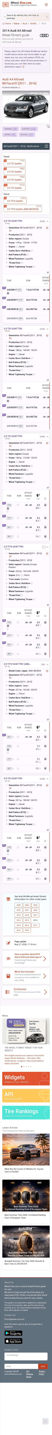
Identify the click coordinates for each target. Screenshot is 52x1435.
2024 (27, 905)
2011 (35, 925)
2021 (27, 910)
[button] (26, 17)
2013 (19, 925)
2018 (27, 915)
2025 (19, 905)
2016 (19, 920)
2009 (27, 930)
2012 (27, 925)
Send (43, 1366)
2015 (27, 920)
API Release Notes (29, 1374)
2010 (19, 930)
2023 (35, 905)
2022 (19, 910)
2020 (35, 910)
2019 (19, 915)
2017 (35, 915)
